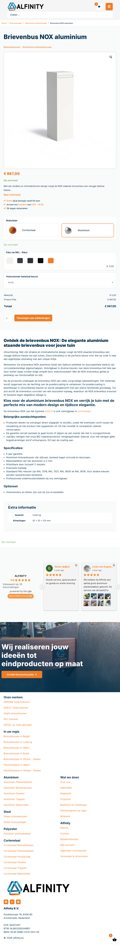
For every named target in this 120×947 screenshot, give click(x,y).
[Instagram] (12, 902)
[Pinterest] (18, 902)
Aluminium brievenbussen (36, 23)
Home (3, 23)
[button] (109, 6)
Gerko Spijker (62, 566)
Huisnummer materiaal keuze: (22, 276)
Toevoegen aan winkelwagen (33, 317)
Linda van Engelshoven (103, 566)
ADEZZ (49, 411)
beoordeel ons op (19, 595)
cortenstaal (84, 411)
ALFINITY (21, 575)
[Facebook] (6, 902)
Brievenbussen (16, 23)
